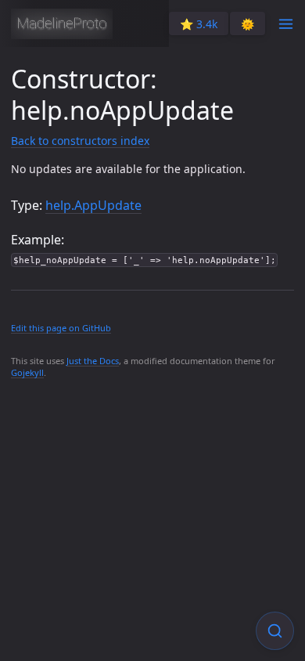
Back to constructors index (80, 140)
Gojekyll (27, 372)
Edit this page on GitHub (61, 328)
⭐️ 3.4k (198, 23)
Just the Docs (92, 361)
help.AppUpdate (93, 205)
